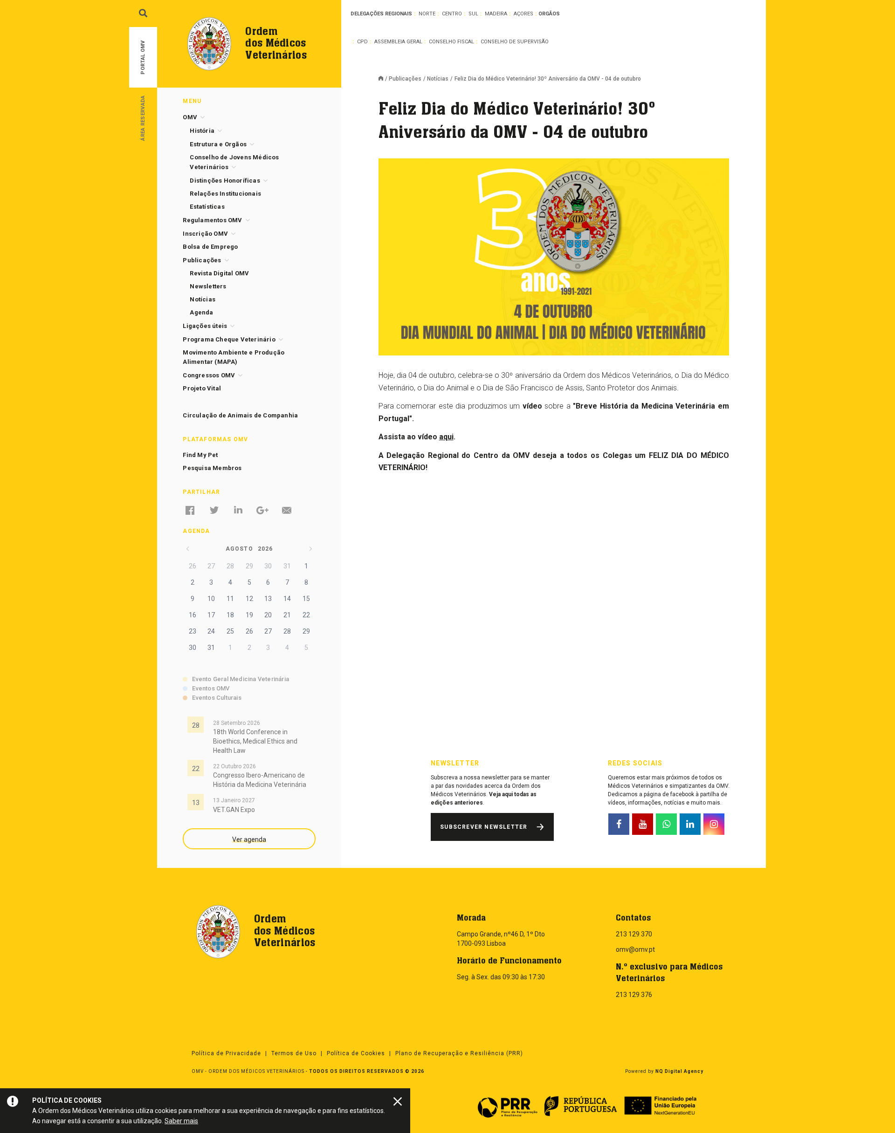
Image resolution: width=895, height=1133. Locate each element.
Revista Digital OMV (219, 273)
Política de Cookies (356, 1053)
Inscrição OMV (205, 233)
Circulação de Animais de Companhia (240, 415)
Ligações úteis (205, 325)
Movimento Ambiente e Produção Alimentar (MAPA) (233, 357)
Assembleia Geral (398, 42)
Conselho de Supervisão (515, 42)
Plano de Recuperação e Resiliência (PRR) (459, 1053)
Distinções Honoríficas (225, 180)
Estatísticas (207, 206)
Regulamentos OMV (212, 220)
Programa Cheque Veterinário (229, 339)
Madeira (496, 14)
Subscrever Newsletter (483, 827)
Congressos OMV (209, 375)
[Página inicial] (384, 79)
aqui (446, 436)
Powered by (664, 1071)
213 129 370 (634, 934)
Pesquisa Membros (212, 467)
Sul (473, 14)
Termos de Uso (294, 1053)
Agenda (201, 312)
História (202, 130)
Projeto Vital (202, 388)
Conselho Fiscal (451, 42)
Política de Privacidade (226, 1053)
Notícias (437, 78)
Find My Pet (200, 454)
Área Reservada (143, 117)
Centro (452, 14)
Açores (523, 14)
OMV (190, 117)
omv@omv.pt (635, 949)
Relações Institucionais (225, 193)
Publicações (405, 78)
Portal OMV (143, 58)
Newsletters (208, 286)
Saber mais (181, 1121)
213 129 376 (634, 994)
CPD (362, 42)
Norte (427, 14)
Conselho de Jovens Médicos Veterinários (234, 162)
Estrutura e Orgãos (218, 144)
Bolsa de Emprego (210, 246)
